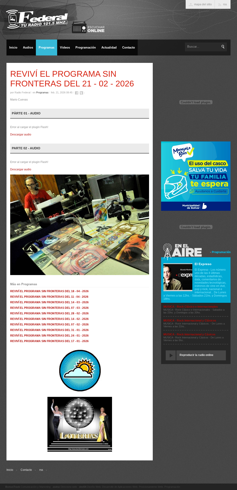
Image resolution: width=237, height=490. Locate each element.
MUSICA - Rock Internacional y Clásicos (189, 320)
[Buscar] (223, 46)
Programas (42, 92)
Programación (221, 252)
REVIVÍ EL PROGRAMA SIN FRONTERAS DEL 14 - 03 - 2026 (49, 302)
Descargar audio (20, 134)
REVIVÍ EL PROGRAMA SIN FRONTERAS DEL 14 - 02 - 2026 (49, 319)
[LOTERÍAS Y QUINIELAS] (79, 450)
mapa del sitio (203, 4)
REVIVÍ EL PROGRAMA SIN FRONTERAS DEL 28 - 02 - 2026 (49, 313)
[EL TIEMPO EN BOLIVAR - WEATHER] (80, 391)
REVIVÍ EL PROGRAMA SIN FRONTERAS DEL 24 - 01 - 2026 (49, 335)
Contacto (26, 470)
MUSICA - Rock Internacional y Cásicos (189, 334)
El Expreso (203, 264)
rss (41, 470)
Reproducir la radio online (196, 355)
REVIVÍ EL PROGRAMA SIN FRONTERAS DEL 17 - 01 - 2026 (49, 341)
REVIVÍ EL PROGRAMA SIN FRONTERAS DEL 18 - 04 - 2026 (49, 291)
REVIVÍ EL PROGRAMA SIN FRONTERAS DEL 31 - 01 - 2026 (49, 330)
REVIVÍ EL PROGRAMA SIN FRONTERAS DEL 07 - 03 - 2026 (49, 307)
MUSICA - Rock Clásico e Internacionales (190, 306)
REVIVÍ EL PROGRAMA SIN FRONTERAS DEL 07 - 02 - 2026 (49, 324)
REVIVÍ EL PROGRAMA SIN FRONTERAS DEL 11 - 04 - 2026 (49, 296)
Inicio (9, 470)
